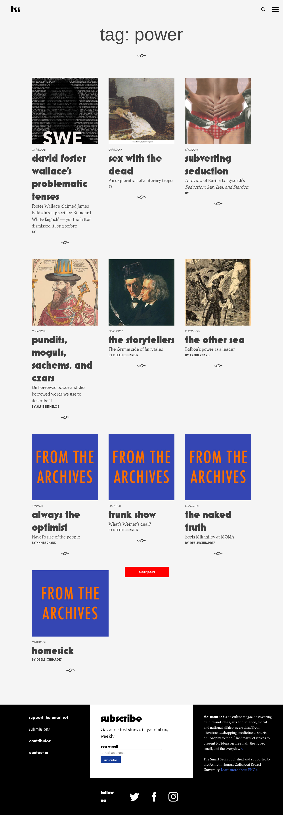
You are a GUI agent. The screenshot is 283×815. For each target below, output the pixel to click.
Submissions (39, 729)
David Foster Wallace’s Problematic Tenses (59, 177)
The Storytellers (141, 339)
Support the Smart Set (48, 717)
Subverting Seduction (208, 164)
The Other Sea (215, 339)
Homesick (53, 650)
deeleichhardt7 (125, 355)
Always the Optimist (56, 520)
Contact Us (38, 752)
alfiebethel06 (47, 406)
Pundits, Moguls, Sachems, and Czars (62, 358)
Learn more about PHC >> (240, 770)
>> (242, 749)
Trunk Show (132, 514)
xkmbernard (200, 355)
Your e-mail (109, 746)
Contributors (40, 741)
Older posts (147, 572)
